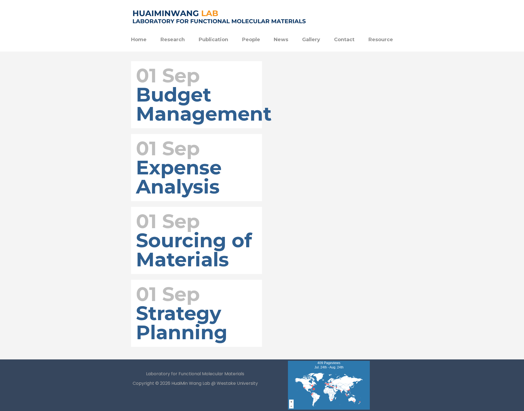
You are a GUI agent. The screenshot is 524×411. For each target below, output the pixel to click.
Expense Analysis (179, 177)
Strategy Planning (181, 322)
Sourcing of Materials (194, 249)
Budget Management (204, 104)
